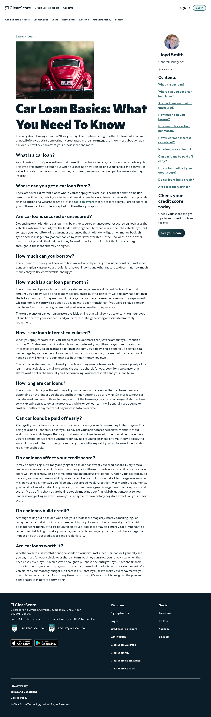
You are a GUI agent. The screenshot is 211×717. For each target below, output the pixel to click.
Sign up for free (120, 613)
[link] (199, 8)
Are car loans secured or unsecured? (175, 105)
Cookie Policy (19, 697)
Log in (114, 621)
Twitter (163, 621)
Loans (55, 19)
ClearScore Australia (123, 644)
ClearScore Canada (123, 668)
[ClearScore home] (18, 8)
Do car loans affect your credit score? (175, 170)
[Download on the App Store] (21, 643)
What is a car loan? (171, 84)
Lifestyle (84, 19)
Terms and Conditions (24, 691)
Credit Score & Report (47, 7)
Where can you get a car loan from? (175, 94)
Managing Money (102, 19)
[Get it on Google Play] (46, 643)
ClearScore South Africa (126, 660)
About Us (68, 7)
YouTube (164, 628)
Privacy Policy (19, 685)
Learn (20, 36)
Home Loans (68, 19)
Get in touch (118, 636)
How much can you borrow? (171, 117)
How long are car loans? (174, 149)
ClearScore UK (120, 652)
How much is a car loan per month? (174, 129)
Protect (119, 19)
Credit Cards (40, 19)
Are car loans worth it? (174, 187)
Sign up (185, 8)
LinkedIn (164, 636)
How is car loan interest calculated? (174, 140)
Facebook (165, 613)
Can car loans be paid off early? (175, 159)
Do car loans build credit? (176, 179)
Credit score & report (124, 628)
